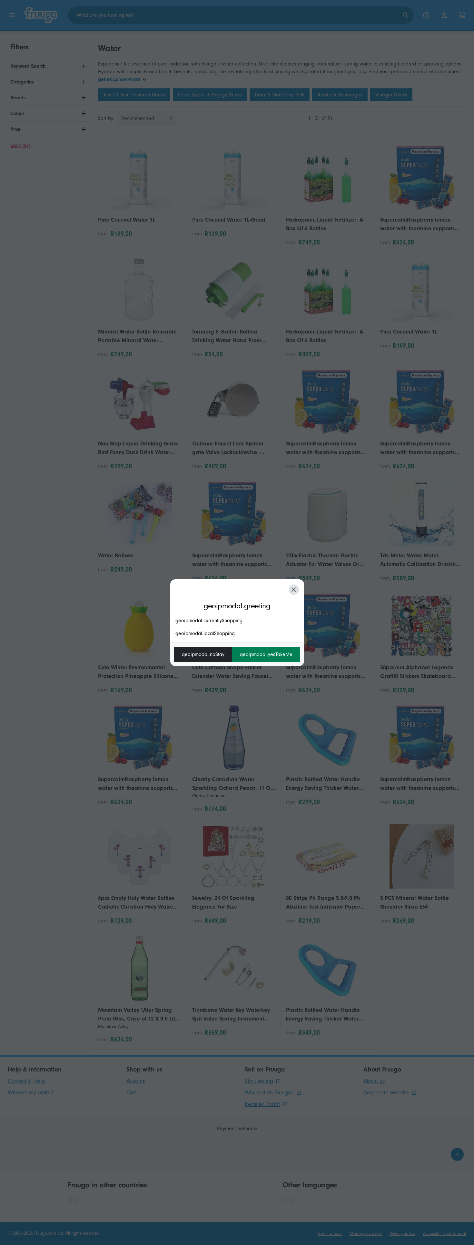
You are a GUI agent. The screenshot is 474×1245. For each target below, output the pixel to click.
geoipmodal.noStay (203, 654)
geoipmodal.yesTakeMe (266, 654)
